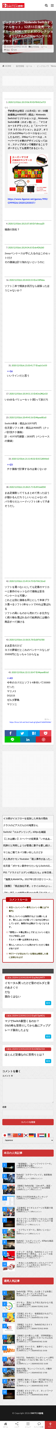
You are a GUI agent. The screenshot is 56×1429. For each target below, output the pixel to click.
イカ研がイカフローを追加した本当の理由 (25, 818)
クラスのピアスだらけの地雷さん (20, 825)
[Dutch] (42, 1135)
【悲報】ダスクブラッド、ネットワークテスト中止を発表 (34, 1392)
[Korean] (26, 1135)
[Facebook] (10, 733)
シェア (16, 1427)
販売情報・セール (39, 47)
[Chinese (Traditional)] (20, 1135)
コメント (7, 1076)
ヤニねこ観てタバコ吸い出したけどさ (23, 852)
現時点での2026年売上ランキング (32, 1197)
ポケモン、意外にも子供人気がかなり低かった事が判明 (34, 1303)
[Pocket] (45, 733)
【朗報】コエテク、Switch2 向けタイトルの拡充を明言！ (34, 1326)
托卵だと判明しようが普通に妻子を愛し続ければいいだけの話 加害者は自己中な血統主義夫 (28, 845)
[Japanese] (5, 1135)
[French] (36, 1135)
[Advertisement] (28, 80)
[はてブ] (34, 733)
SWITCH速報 (36, 1413)
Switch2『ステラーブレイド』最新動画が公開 (34, 1176)
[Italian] (47, 1135)
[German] (31, 1135)
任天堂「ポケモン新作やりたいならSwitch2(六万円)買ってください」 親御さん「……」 (28, 866)
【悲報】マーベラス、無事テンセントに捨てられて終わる (34, 1348)
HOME (8, 66)
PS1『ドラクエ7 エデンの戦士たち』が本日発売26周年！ (28, 872)
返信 (48, 1003)
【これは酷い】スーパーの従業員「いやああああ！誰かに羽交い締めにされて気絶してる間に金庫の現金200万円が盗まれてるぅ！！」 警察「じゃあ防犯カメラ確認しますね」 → (28, 839)
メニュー (28, 1427)
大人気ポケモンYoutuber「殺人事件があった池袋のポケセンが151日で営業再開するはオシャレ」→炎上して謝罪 (28, 859)
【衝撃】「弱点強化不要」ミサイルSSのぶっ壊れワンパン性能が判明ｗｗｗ (28, 886)
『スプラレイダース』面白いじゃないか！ (33, 1231)
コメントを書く (39, 1427)
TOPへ (50, 1427)
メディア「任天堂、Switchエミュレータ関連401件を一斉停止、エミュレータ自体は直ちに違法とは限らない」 (34, 1254)
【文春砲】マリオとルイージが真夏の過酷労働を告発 (34, 1209)
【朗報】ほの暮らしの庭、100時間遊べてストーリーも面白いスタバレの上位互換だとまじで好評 (34, 1338)
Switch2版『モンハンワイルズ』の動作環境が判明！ (34, 1370)
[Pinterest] (43, 739)
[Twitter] (22, 733)
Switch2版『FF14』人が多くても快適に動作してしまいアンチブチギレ (34, 1292)
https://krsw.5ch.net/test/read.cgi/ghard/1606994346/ (30, 722)
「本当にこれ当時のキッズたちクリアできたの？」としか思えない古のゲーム (34, 1264)
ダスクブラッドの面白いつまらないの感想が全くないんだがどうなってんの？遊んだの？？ (34, 1221)
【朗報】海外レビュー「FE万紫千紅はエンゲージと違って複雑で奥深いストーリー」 (34, 1382)
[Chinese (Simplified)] (15, 1135)
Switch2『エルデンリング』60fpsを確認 (24, 832)
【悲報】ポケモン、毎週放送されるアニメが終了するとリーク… (34, 1315)
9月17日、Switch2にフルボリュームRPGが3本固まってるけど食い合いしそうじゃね (35, 1360)
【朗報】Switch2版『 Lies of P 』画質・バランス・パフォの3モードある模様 (34, 1187)
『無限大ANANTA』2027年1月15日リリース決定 (28, 879)
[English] (10, 1135)
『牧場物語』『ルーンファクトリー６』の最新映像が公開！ (34, 1165)
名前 (4, 1107)
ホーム (5, 1427)
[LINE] (12, 739)
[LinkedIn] (28, 739)
